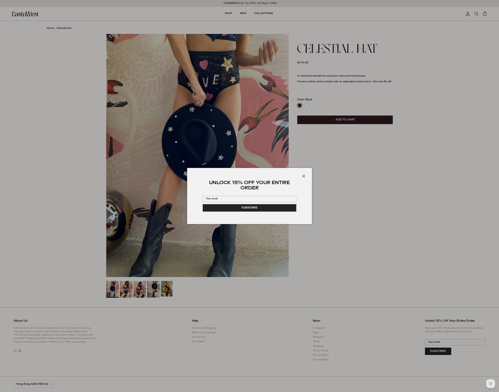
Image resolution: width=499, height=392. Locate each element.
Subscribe (250, 208)
